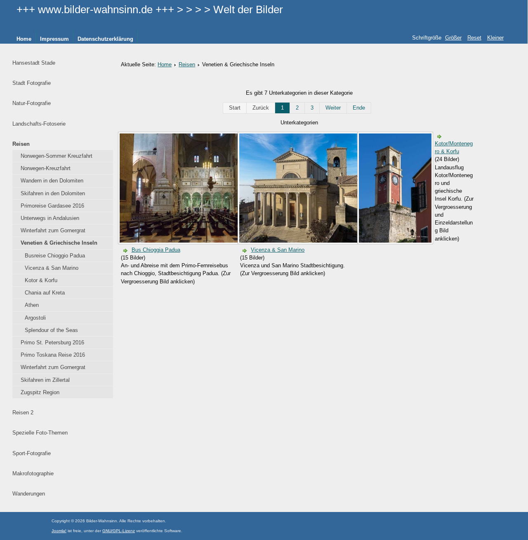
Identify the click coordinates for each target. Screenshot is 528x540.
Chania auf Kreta (45, 293)
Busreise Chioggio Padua (55, 255)
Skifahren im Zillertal (45, 380)
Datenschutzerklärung (105, 39)
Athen (32, 305)
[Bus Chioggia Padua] (202, 241)
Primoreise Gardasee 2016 (52, 206)
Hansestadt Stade (33, 63)
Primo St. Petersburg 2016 (52, 342)
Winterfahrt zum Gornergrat (53, 230)
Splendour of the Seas (51, 330)
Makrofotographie (33, 473)
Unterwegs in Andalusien (50, 218)
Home (23, 39)
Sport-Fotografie (31, 453)
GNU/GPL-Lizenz (118, 530)
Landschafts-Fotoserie (39, 124)
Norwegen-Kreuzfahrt (46, 168)
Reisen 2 (22, 412)
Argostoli (35, 318)
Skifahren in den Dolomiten (53, 193)
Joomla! (59, 530)
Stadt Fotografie (31, 83)
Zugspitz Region (40, 392)
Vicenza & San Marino (51, 268)
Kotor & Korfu (41, 280)
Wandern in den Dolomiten (52, 181)
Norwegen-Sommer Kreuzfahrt (56, 156)
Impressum (54, 39)
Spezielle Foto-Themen (40, 433)
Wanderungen (28, 494)
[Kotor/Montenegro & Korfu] (396, 241)
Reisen (21, 144)
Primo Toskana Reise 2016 (53, 355)
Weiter (333, 108)
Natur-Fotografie (31, 103)
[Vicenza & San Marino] (322, 241)
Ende (359, 108)
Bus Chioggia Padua (156, 250)
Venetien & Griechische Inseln (59, 243)
